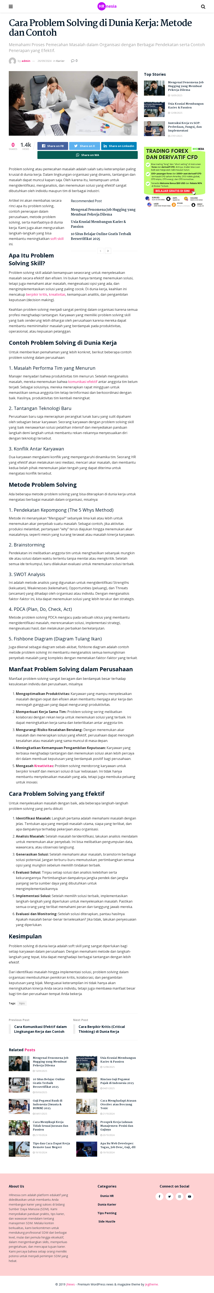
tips (22, 1003)
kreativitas (57, 294)
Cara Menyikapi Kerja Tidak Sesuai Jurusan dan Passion (50, 1126)
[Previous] (100, 251)
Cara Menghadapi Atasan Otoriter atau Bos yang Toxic (118, 1104)
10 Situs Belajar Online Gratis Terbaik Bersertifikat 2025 (101, 237)
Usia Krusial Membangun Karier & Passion (98, 224)
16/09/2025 (41, 1070)
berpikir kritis (36, 294)
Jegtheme (151, 1284)
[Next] (108, 251)
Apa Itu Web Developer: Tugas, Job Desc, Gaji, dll (117, 1145)
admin (26, 61)
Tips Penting (107, 1213)
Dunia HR (107, 1196)
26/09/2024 (44, 61)
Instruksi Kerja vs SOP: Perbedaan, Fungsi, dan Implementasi (185, 127)
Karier (60, 61)
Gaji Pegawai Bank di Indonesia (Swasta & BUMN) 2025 (47, 1104)
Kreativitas (43, 766)
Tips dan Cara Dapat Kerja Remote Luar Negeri (51, 1145)
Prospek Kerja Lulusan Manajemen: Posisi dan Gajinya (116, 1126)
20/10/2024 (108, 1135)
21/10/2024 (108, 1113)
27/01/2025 (176, 135)
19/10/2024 (41, 1152)
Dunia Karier (107, 1204)
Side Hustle (106, 1221)
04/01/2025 (108, 1088)
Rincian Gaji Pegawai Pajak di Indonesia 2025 (117, 1081)
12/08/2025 (108, 1066)
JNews (70, 1284)
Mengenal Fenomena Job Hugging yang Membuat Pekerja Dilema (103, 212)
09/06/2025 (41, 1092)
